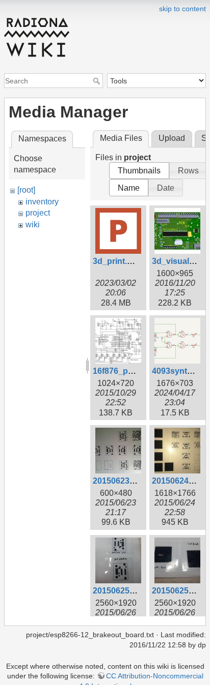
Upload (172, 138)
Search (97, 80)
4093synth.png (180, 371)
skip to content (182, 9)
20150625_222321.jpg (134, 590)
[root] (26, 190)
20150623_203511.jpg (134, 480)
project (37, 213)
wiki (32, 224)
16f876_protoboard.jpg (137, 371)
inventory (42, 201)
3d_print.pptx (118, 261)
